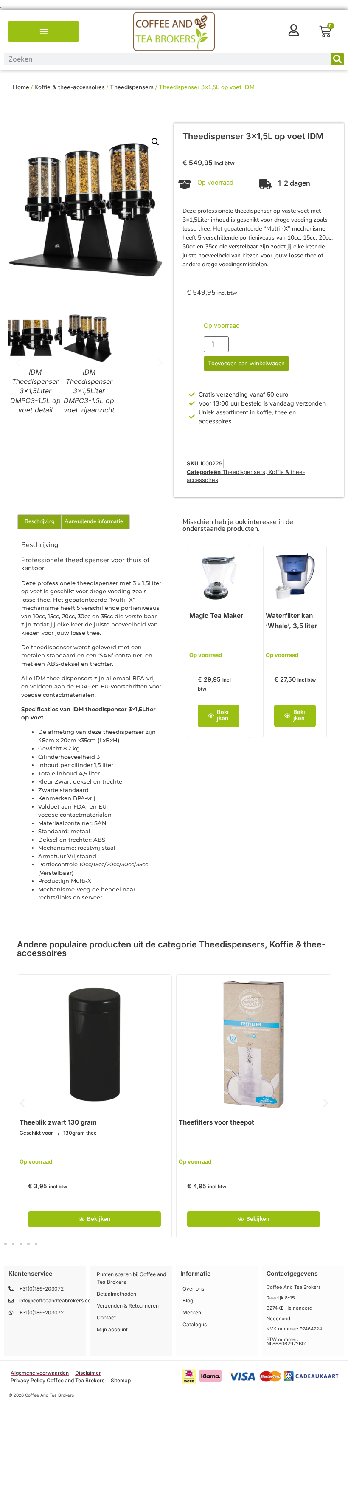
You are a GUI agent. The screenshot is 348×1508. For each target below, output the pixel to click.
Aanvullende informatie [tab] (94, 521)
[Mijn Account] (294, 30)
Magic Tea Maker (216, 616)
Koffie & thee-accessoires (69, 87)
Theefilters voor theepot (216, 1122)
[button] (43, 31)
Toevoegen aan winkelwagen (246, 363)
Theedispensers (132, 87)
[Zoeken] (337, 59)
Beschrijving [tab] (40, 521)
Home (21, 87)
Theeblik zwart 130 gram (58, 1122)
